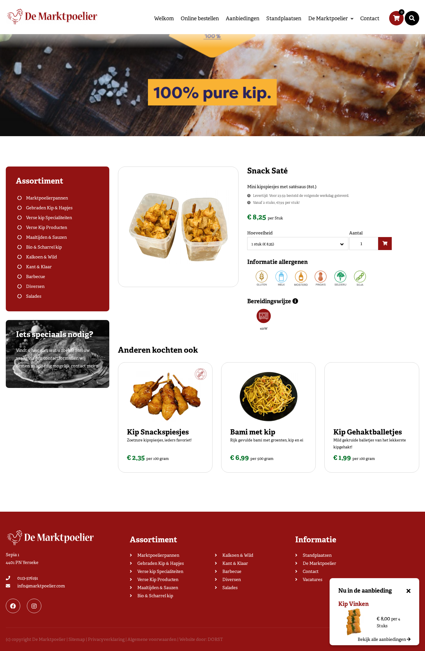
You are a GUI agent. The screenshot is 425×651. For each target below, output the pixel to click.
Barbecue (35, 277)
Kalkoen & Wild (41, 257)
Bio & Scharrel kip (44, 247)
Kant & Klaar (39, 267)
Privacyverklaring (106, 639)
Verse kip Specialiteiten (49, 218)
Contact (369, 18)
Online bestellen (200, 18)
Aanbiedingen (242, 18)
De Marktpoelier (328, 18)
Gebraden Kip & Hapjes (49, 208)
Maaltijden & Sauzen (46, 237)
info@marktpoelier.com (41, 586)
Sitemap (77, 639)
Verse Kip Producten (46, 227)
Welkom (164, 18)
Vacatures (312, 579)
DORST (215, 639)
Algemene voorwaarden (152, 639)
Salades (33, 296)
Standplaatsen (283, 18)
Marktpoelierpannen (47, 198)
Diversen (35, 286)
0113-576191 (27, 578)
